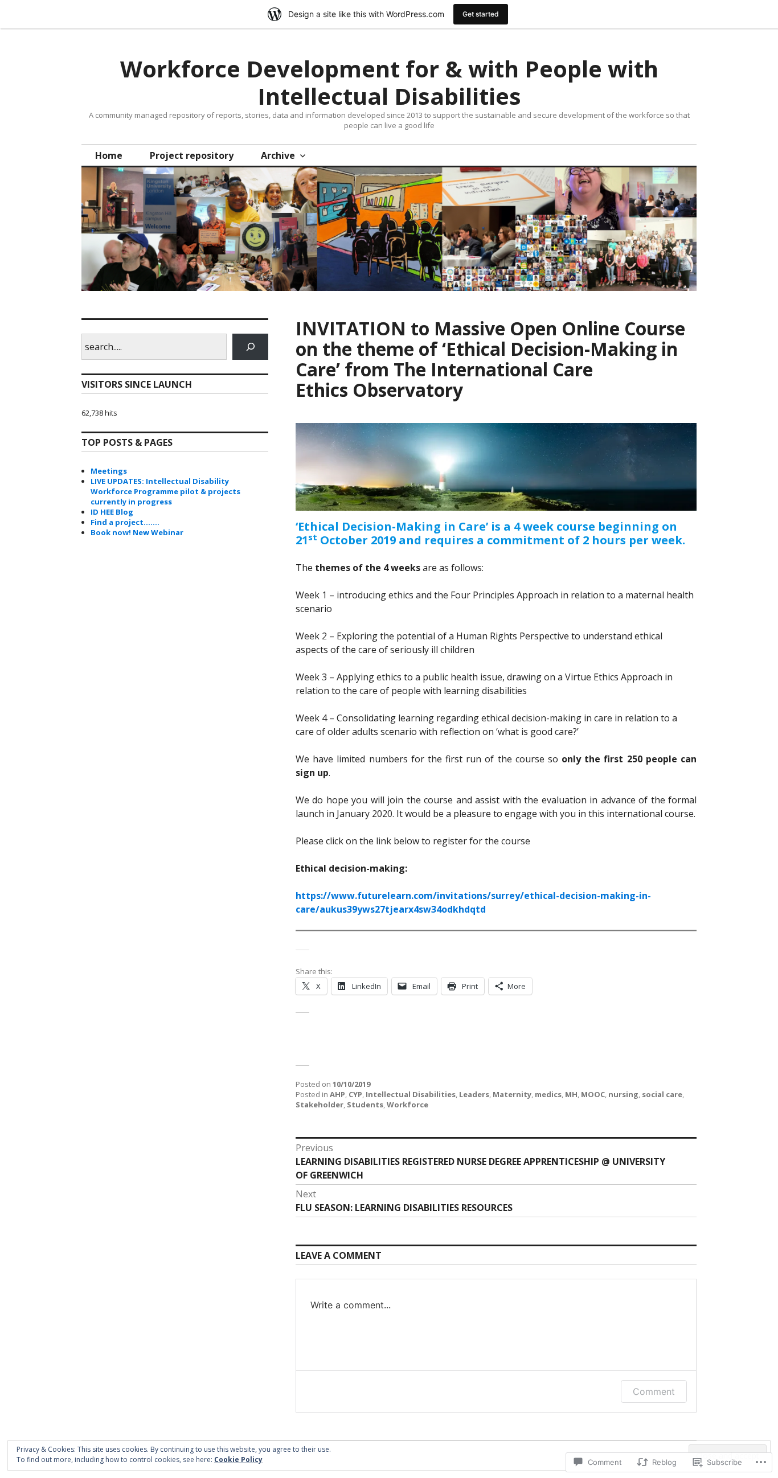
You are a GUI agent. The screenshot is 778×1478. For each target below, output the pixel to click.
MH (571, 1094)
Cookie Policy (238, 1459)
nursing (623, 1094)
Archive (278, 155)
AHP (337, 1094)
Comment (654, 1391)
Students (365, 1104)
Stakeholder (319, 1104)
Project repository (192, 155)
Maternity (512, 1094)
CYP (355, 1094)
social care (662, 1094)
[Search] (250, 346)
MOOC (593, 1094)
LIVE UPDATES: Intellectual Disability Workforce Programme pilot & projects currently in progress (165, 491)
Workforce (407, 1104)
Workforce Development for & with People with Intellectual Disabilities (389, 82)
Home (108, 155)
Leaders (474, 1094)
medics (548, 1094)
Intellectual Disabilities (411, 1094)
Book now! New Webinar (137, 532)
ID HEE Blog (112, 512)
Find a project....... (125, 522)
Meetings (109, 471)
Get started (480, 14)
